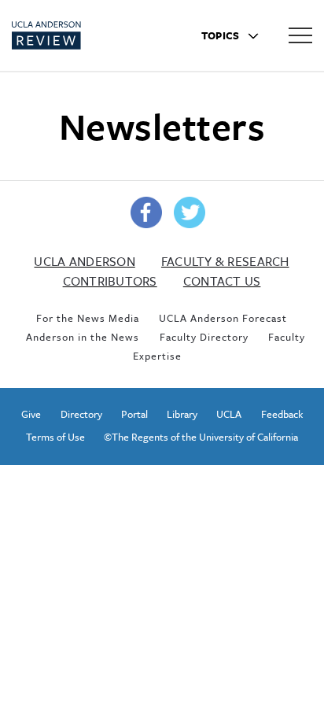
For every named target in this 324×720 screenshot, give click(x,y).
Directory (81, 414)
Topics (221, 35)
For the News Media (87, 318)
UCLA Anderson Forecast (223, 318)
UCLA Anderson (84, 261)
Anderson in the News (82, 337)
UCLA (228, 414)
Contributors (110, 280)
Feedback (282, 414)
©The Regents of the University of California (201, 437)
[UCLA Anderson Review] (74, 35)
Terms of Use (55, 437)
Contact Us (222, 280)
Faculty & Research (225, 261)
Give (31, 414)
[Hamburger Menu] (300, 35)
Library (182, 414)
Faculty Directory (204, 337)
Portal (134, 414)
